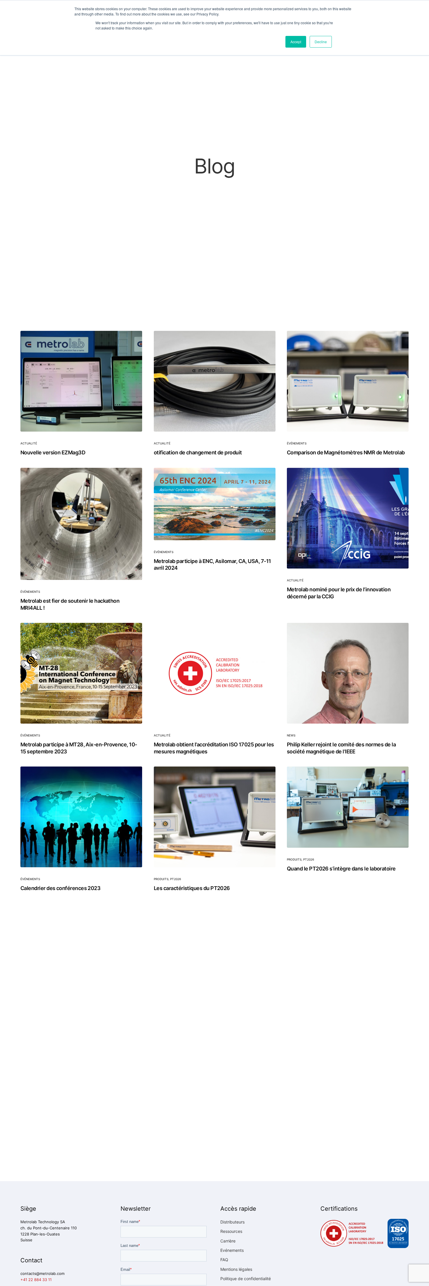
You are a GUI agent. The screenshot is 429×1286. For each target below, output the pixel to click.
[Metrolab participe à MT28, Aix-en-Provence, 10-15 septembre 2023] (81, 673)
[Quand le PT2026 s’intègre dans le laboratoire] (348, 807)
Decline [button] (321, 41)
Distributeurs (232, 1221)
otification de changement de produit (198, 452)
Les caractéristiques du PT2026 (192, 888)
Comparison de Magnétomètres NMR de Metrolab (346, 452)
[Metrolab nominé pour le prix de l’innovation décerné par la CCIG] (348, 518)
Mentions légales (236, 1269)
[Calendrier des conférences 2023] (81, 817)
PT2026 (175, 879)
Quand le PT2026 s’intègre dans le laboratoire (341, 869)
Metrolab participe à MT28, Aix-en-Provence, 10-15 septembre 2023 (78, 747)
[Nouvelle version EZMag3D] (81, 381)
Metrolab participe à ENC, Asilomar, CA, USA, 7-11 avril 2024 (212, 564)
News (291, 735)
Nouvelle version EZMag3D (52, 452)
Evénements (232, 1250)
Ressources (231, 1231)
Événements (296, 443)
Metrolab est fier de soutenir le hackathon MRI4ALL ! (69, 604)
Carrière (228, 1240)
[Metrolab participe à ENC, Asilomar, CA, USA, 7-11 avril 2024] (214, 504)
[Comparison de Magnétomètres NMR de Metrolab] (348, 381)
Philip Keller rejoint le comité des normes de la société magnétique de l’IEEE (341, 747)
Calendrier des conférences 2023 (60, 888)
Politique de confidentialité (245, 1278)
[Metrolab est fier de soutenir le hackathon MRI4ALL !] (81, 524)
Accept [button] (295, 41)
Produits (161, 879)
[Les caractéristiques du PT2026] (214, 817)
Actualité (28, 443)
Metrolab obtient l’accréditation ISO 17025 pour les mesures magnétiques (214, 747)
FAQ (224, 1259)
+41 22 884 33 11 (36, 1279)
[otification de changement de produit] (214, 381)
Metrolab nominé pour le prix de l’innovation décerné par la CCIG (338, 592)
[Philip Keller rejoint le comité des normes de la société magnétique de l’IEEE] (348, 673)
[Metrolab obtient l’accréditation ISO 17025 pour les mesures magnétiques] (214, 673)
